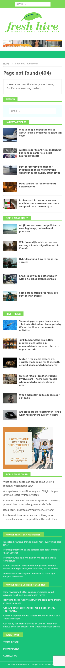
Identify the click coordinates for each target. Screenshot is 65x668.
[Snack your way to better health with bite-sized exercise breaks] (10, 279)
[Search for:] (32, 4)
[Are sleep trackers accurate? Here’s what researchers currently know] (10, 415)
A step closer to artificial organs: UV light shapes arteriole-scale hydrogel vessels (40, 153)
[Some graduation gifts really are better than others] (10, 296)
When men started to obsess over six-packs (39, 396)
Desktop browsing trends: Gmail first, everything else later (32, 543)
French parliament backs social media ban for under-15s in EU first (32, 551)
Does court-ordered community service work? (37, 185)
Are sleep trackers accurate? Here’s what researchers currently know (40, 413)
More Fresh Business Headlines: (26, 585)
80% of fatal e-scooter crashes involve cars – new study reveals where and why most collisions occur (38, 380)
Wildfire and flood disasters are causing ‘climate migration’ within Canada (39, 245)
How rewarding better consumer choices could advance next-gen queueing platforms (28, 593)
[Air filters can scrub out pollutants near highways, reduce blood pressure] (10, 229)
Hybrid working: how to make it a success (38, 260)
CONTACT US (10, 655)
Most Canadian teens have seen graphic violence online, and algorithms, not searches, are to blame (30, 567)
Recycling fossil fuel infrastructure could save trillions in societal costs (32, 601)
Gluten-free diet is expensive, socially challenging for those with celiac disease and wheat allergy (39, 362)
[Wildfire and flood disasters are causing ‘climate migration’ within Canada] (10, 246)
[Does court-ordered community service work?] (10, 187)
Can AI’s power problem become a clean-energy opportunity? (29, 609)
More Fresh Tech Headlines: (23, 534)
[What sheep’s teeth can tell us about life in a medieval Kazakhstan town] (10, 135)
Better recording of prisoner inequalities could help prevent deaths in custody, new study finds (39, 170)
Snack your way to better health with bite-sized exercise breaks (38, 277)
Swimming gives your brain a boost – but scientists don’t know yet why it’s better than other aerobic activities (40, 325)
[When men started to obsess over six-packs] (10, 398)
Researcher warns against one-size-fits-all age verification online (29, 575)
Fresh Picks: (13, 314)
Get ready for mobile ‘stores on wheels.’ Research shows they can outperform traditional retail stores (31, 625)
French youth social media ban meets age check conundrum (29, 559)
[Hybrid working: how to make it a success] (10, 263)
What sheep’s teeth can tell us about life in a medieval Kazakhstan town (40, 133)
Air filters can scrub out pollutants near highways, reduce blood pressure (39, 228)
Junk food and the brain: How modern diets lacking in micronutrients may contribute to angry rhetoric (39, 344)
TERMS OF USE (10, 642)
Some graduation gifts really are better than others (38, 294)
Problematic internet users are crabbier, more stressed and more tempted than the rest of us (39, 203)
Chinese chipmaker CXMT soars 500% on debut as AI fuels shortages (32, 617)
